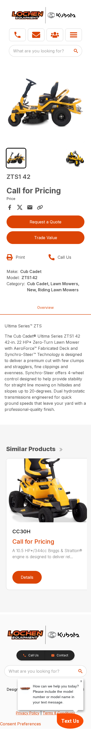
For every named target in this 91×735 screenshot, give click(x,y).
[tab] (16, 158)
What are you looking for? (38, 50)
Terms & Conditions (59, 713)
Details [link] (27, 577)
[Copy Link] (40, 207)
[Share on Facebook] (10, 207)
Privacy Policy (27, 713)
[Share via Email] (30, 207)
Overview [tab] (45, 307)
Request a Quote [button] (45, 221)
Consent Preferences (20, 723)
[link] (55, 34)
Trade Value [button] (45, 237)
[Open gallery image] (45, 104)
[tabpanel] (45, 105)
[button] (17, 34)
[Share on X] (20, 207)
